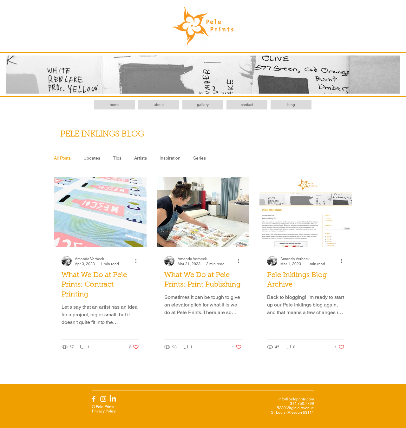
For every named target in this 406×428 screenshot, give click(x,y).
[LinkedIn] (113, 399)
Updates (91, 158)
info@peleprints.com (296, 399)
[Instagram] (103, 399)
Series (199, 158)
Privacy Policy (104, 411)
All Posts (62, 158)
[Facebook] (94, 399)
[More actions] (138, 261)
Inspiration (170, 158)
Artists (140, 158)
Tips (117, 158)
